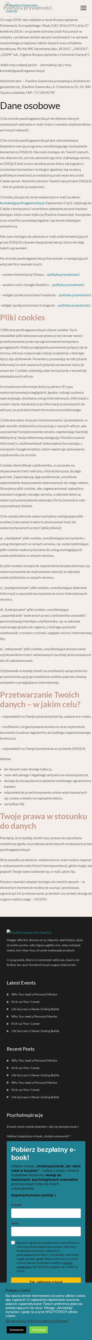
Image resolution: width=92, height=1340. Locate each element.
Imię (14, 1223)
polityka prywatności (63, 274)
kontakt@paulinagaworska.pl (22, 203)
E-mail (16, 1205)
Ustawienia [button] (16, 1330)
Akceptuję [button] (38, 1330)
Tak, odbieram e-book (46, 1282)
